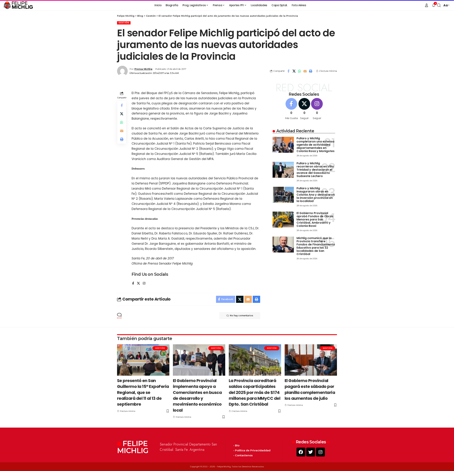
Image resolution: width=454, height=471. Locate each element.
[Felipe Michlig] (18, 5)
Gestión (123, 22)
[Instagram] (144, 283)
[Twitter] (310, 452)
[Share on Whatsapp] (299, 71)
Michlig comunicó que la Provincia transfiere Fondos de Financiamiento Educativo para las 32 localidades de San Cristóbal (316, 246)
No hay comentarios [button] (241, 315)
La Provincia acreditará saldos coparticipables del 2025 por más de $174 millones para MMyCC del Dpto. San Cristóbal (254, 392)
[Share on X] (294, 71)
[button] (426, 5)
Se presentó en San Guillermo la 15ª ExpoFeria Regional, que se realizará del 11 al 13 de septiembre (143, 392)
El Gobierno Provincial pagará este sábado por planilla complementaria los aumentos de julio (310, 389)
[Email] (305, 71)
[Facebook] (133, 283)
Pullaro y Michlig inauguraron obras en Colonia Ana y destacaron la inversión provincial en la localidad (316, 194)
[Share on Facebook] (288, 71)
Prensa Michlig (143, 69)
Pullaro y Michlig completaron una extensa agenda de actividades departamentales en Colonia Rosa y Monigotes (315, 144)
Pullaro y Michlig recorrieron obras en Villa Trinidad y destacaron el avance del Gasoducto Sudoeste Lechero (315, 169)
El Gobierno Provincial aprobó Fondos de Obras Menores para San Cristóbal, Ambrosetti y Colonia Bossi (315, 219)
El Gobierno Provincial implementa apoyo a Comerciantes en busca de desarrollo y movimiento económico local (197, 395)
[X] (138, 283)
